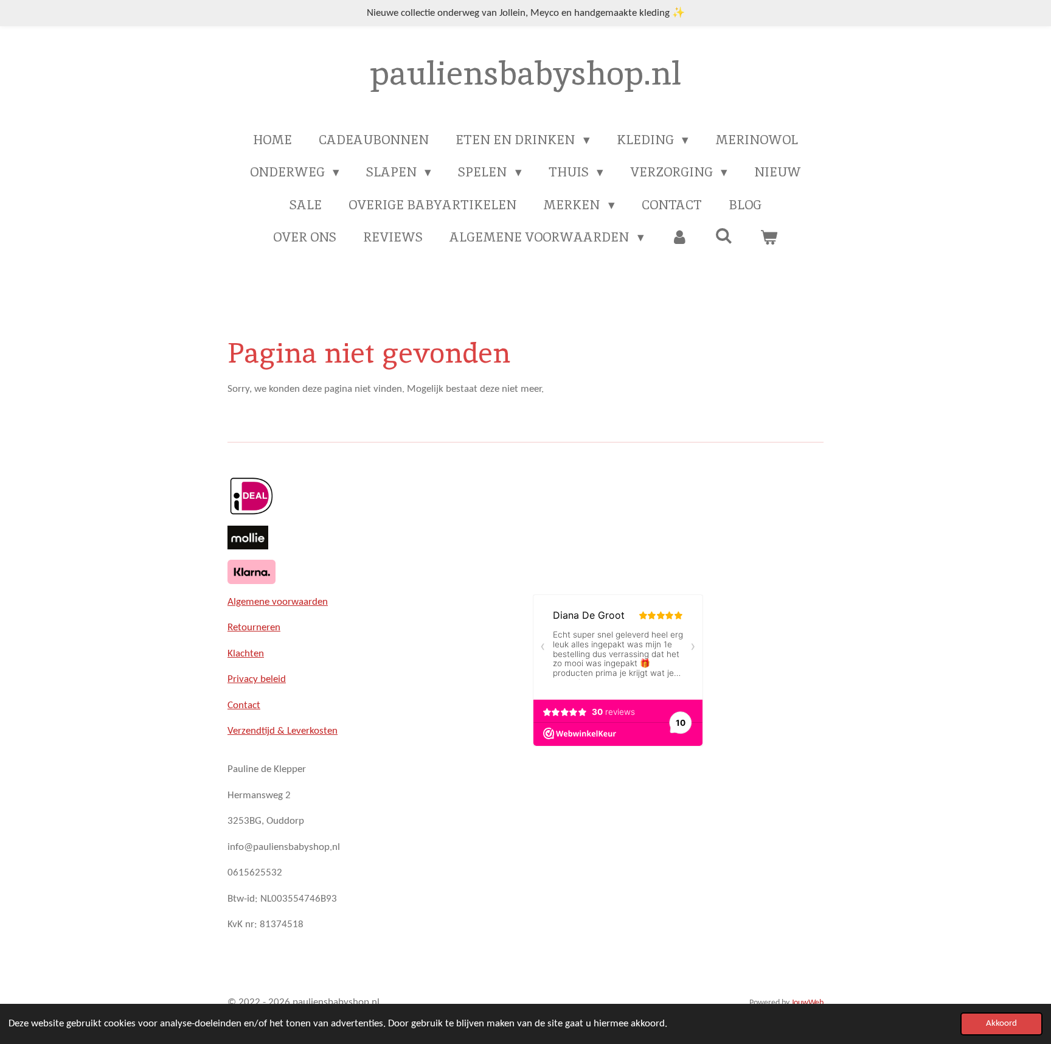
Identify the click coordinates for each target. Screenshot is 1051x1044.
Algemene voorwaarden (277, 602)
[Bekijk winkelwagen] (768, 237)
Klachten (245, 654)
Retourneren (253, 627)
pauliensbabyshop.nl (525, 73)
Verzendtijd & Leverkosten (282, 731)
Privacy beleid (256, 679)
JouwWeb (807, 1002)
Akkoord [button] (1001, 1023)
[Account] (680, 237)
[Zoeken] (724, 236)
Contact (243, 705)
